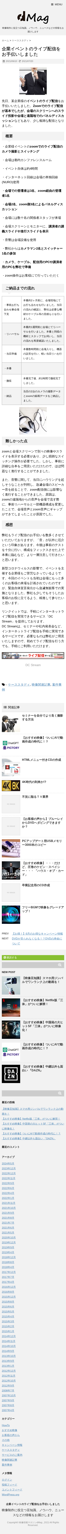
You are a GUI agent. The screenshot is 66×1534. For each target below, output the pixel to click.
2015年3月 (8, 1321)
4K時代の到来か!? (34, 781)
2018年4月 (8, 1267)
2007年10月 (9, 1395)
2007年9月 (8, 1400)
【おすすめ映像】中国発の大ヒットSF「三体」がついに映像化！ (42, 1026)
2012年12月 (9, 1370)
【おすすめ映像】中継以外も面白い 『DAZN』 (29, 1138)
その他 (6, 1440)
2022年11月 (8, 1178)
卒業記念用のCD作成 (36, 885)
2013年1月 (8, 1365)
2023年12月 (9, 1168)
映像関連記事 (41, 684)
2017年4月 (8, 1281)
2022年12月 (9, 1173)
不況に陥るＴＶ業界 (35, 796)
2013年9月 (8, 1360)
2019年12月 (9, 1242)
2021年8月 (8, 1217)
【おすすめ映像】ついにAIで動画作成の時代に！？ (31, 1133)
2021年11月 (8, 1202)
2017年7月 (8, 1277)
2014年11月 (8, 1341)
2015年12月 (9, 1296)
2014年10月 (9, 1346)
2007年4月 (8, 1410)
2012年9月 (8, 1385)
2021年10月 (9, 1207)
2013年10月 (9, 1355)
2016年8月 (8, 1291)
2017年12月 (9, 1272)
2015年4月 (8, 1316)
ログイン (7, 1479)
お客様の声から (11, 1435)
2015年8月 (8, 1301)
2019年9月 (8, 1247)
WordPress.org (10, 1494)
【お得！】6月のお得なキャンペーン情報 (37, 933)
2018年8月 (8, 1262)
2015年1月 (8, 1331)
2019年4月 (8, 1252)
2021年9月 (8, 1212)
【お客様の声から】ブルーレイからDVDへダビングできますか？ (42, 822)
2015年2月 (8, 1326)
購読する (11, 957)
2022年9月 (8, 1183)
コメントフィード (12, 1489)
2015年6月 (8, 1306)
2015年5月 (8, 1311)
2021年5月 (8, 1232)
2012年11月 (8, 1375)
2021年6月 (8, 1227)
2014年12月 (9, 1336)
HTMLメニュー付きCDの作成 (41, 759)
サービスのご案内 (12, 1454)
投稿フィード (9, 1484)
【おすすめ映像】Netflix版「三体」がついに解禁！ (31, 1118)
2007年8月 (8, 1405)
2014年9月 (8, 1351)
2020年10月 (9, 1237)
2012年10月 (9, 1380)
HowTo (6, 1425)
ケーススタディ (19, 684)
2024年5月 (8, 1163)
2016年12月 (9, 1286)
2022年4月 (8, 1193)
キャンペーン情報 (12, 1445)
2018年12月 (9, 1257)
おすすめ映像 (9, 1430)
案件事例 (7, 1464)
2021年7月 (8, 1222)
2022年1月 (8, 1198)
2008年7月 (8, 1390)
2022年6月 (8, 1188)
